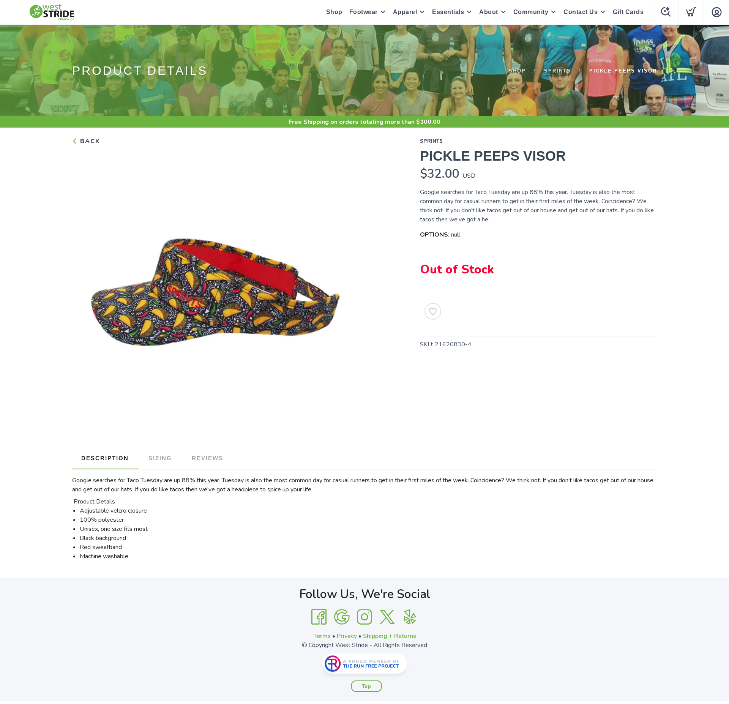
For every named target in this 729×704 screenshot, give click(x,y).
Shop (334, 12)
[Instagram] (364, 617)
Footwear (363, 12)
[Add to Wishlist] (432, 311)
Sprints (557, 71)
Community (531, 12)
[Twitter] (387, 617)
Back (89, 141)
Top (366, 686)
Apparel (405, 12)
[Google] (341, 617)
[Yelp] (410, 617)
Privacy (347, 636)
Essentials (448, 12)
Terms (322, 636)
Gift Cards (628, 12)
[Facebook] (319, 617)
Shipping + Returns (389, 636)
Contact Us (580, 12)
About (488, 12)
